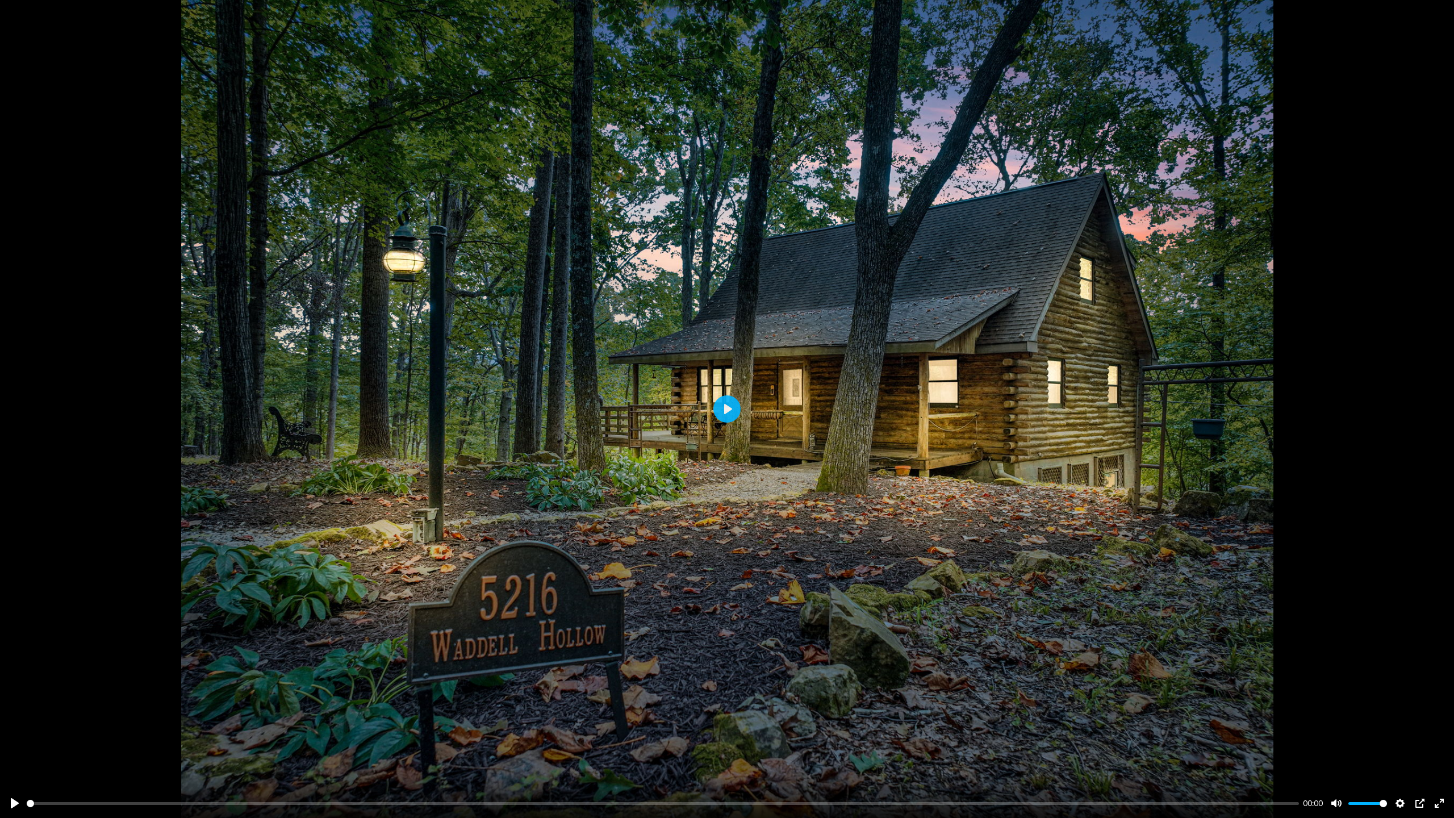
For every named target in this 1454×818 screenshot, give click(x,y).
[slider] (663, 803)
